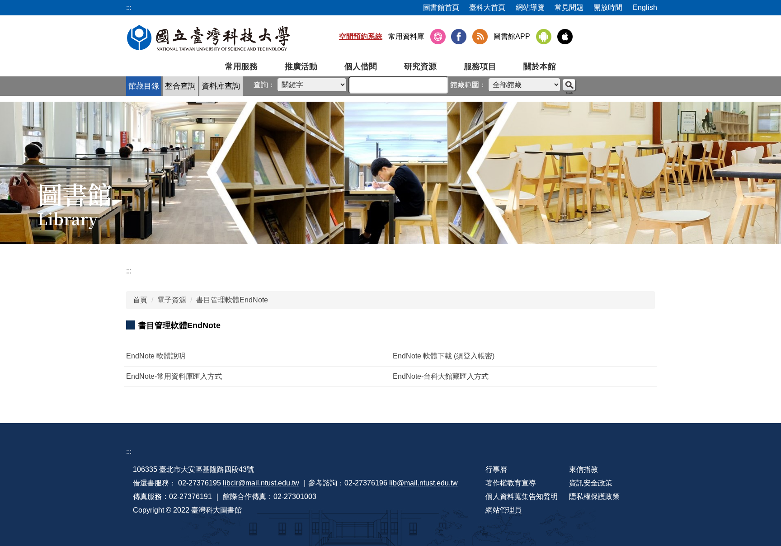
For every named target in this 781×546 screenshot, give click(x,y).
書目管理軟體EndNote (232, 300)
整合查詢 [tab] (180, 86)
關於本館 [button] (539, 66)
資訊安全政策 (590, 483)
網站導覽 (530, 7)
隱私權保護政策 (594, 496)
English (645, 7)
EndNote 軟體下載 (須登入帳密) (443, 356)
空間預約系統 (360, 36)
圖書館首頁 (441, 7)
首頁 (140, 300)
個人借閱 (360, 66)
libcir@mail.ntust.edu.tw (261, 483)
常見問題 (569, 7)
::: (129, 271)
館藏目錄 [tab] (143, 86)
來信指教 (583, 469)
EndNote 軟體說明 (155, 356)
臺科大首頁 (487, 7)
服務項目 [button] (480, 66)
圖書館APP (512, 36)
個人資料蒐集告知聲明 (521, 496)
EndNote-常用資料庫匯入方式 (174, 376)
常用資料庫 (406, 36)
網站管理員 (503, 510)
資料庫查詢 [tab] (221, 86)
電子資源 (171, 300)
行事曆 (496, 469)
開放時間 (607, 7)
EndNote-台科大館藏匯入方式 (441, 376)
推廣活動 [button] (301, 66)
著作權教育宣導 (510, 483)
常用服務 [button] (241, 66)
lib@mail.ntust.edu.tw (423, 483)
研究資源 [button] (420, 66)
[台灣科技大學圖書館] (208, 38)
